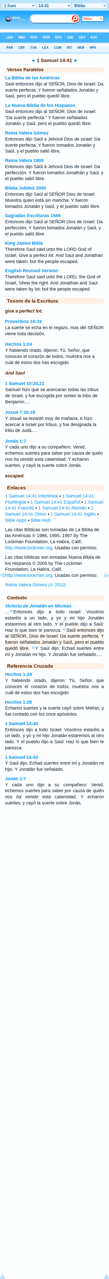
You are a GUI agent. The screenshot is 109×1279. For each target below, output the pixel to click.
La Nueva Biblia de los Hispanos (40, 105)
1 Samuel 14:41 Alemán (62, 508)
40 (11, 611)
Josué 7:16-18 (20, 412)
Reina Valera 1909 (24, 160)
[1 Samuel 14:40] (6, 586)
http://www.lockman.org (28, 547)
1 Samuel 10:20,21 (24, 383)
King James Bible (24, 243)
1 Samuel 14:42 (21, 757)
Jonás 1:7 (15, 441)
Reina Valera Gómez (27, 132)
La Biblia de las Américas (32, 77)
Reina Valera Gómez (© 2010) (35, 584)
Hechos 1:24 (18, 344)
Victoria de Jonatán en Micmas (38, 606)
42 (33, 647)
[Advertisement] (54, 850)
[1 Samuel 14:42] (102, 586)
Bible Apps (16, 520)
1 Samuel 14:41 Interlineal (31, 496)
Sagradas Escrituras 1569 (33, 215)
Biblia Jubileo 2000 (25, 188)
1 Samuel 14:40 (21, 723)
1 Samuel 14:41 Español (55, 502)
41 (64, 629)
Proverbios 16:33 (23, 321)
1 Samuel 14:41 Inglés (73, 514)
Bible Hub (40, 520)
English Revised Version (31, 270)
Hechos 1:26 (18, 702)
